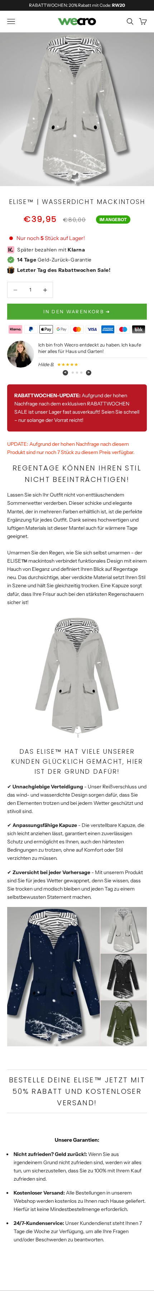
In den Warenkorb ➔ (76, 311)
